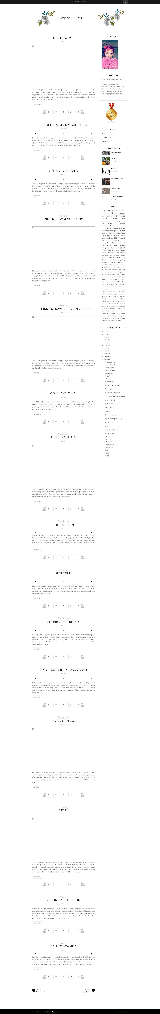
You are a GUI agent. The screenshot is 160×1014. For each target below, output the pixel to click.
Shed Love (114, 158)
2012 (105, 348)
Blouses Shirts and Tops (113, 226)
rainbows (104, 277)
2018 (105, 331)
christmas (115, 218)
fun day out (122, 291)
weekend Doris (107, 231)
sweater (123, 313)
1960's (112, 248)
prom (117, 301)
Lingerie (109, 233)
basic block (105, 265)
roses (112, 303)
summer (118, 313)
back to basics (107, 240)
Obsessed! (63, 573)
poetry (109, 301)
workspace (111, 320)
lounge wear (121, 269)
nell (121, 252)
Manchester (105, 262)
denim (110, 257)
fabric (117, 257)
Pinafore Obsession (117, 178)
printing (114, 301)
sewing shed (105, 248)
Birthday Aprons (64, 170)
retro (103, 233)
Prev (35, 133)
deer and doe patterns (118, 267)
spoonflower (105, 313)
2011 (105, 351)
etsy (103, 269)
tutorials (115, 233)
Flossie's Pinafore (112, 243)
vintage (122, 214)
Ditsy (63, 810)
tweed (123, 279)
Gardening (64, 306)
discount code (121, 289)
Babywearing (63, 807)
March (107, 442)
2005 (105, 456)
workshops (105, 320)
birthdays (112, 265)
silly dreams (109, 311)
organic (115, 298)
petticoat (104, 301)
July (123, 260)
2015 (105, 340)
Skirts (114, 213)
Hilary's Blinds (121, 281)
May (106, 436)
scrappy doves (106, 306)
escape (111, 291)
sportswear (112, 313)
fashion (104, 235)
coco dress (122, 286)
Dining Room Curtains (63, 219)
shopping (119, 308)
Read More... (38, 104)
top (121, 316)
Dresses (106, 210)
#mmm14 (122, 238)
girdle (103, 296)
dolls (113, 257)
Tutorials (105, 141)
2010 (105, 354)
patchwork (122, 298)
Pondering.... (63, 720)
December (108, 362)
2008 (105, 359)
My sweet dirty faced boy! (63, 669)
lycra (106, 260)
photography (111, 274)
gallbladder (111, 294)
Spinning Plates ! (116, 152)
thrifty (104, 243)
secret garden (112, 277)
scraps (113, 306)
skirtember (118, 311)
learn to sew (115, 252)
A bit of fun (63, 524)
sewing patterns (112, 308)
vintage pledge (117, 260)
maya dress (105, 272)
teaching (111, 279)
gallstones (117, 294)
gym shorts (109, 296)
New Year (105, 284)
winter (123, 318)
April (107, 439)
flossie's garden (119, 240)
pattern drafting (119, 245)
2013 (105, 345)
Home (104, 134)
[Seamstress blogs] (112, 123)
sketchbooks (121, 277)
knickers (114, 269)
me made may (114, 272)
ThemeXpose (46, 1011)
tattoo (103, 316)
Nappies (116, 235)
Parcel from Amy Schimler (63, 125)
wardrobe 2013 (111, 238)
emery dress (105, 291)
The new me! (64, 38)
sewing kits (105, 308)
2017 (105, 334)
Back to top (122, 1012)
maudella (122, 296)
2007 (105, 450)
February (108, 445)
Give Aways (119, 223)
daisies (113, 289)
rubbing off (122, 303)
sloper (123, 311)
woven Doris (117, 320)
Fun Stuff (63, 897)
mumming (104, 298)
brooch (116, 286)
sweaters (104, 279)
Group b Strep (113, 281)
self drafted (105, 255)
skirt (114, 311)
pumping (122, 301)
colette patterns (106, 289)
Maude (118, 250)
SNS (116, 284)
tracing (117, 279)
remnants (107, 303)
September (109, 370)
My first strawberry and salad (63, 308)
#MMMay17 (114, 168)
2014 (105, 343)
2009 (105, 356)
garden (123, 294)
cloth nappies (106, 267)
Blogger (84, 1)
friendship (115, 291)
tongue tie (117, 316)
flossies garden (106, 252)
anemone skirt (105, 286)
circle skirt (109, 245)
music (110, 298)
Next (91, 133)
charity (123, 250)
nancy (110, 260)
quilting (122, 274)
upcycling (115, 231)
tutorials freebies (119, 228)
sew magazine (120, 306)
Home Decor (63, 216)
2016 (105, 337)
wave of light (117, 318)
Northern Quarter (114, 262)
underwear (105, 282)
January (108, 447)
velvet (110, 318)
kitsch (114, 296)
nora (123, 252)
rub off (116, 303)
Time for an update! (117, 188)
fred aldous (108, 269)
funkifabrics (105, 294)
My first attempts (63, 621)
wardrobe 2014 (119, 216)
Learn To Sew (106, 137)
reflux (103, 303)
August (107, 373)
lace (118, 296)
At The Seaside (63, 946)
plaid (117, 274)
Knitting (105, 218)
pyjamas (110, 235)
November (109, 365)
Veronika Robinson (63, 900)
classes (123, 265)
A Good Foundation (117, 197)
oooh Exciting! (63, 393)
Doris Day (121, 233)
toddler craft (109, 316)
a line (123, 262)
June (107, 379)
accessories (121, 284)
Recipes (111, 284)
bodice (118, 265)
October (108, 368)
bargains (112, 286)
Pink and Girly (63, 437)
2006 (105, 453)
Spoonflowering (63, 434)
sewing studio (115, 255)
